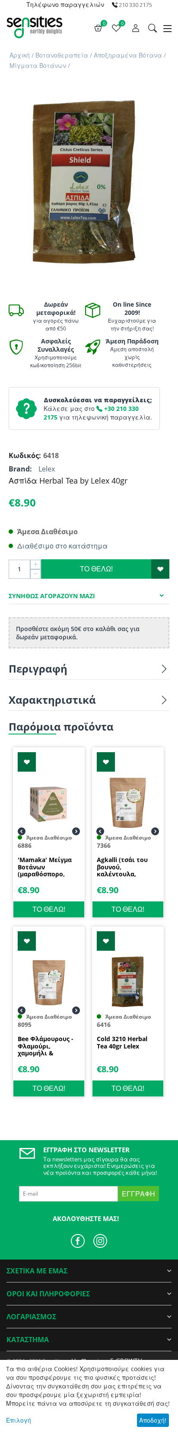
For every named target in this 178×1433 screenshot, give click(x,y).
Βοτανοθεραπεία (61, 55)
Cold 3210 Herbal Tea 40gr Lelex (122, 1042)
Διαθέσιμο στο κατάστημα (62, 546)
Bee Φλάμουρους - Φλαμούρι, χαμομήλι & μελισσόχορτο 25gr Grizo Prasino (47, 1046)
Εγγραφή (138, 1194)
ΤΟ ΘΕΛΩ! (96, 569)
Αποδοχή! (152, 1420)
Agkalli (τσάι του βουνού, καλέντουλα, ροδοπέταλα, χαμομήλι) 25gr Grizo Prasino (122, 867)
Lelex (46, 469)
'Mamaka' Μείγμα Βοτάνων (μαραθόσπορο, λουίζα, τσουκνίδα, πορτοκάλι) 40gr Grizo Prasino (47, 867)
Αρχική (20, 55)
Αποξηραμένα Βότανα (128, 55)
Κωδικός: (24, 455)
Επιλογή (18, 1420)
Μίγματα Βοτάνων (38, 65)
